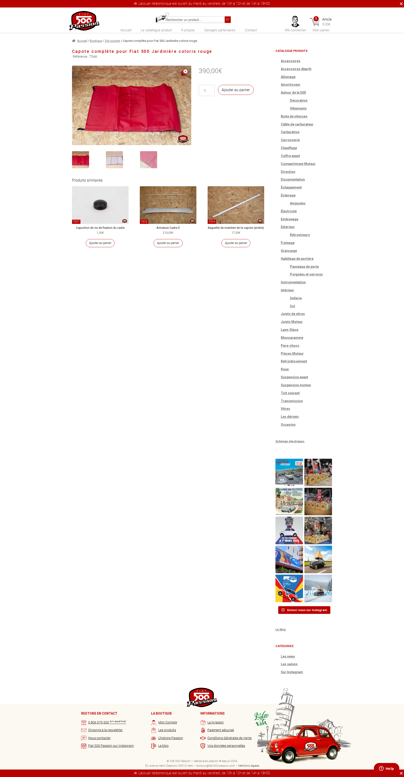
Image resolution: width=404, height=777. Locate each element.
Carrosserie (290, 140)
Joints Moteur (292, 322)
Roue (285, 369)
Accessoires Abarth (296, 69)
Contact (251, 30)
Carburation (290, 132)
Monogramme (292, 338)
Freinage (288, 243)
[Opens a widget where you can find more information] (386, 769)
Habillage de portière (297, 259)
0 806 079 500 (107, 722)
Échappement (291, 187)
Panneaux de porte (304, 267)
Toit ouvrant (112, 41)
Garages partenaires (219, 30)
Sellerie (296, 298)
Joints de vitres (293, 314)
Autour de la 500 (293, 92)
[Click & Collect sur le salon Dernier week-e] (318, 559)
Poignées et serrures (306, 274)
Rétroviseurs (300, 235)
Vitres (285, 409)
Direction (288, 172)
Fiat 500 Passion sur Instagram (111, 746)
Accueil (125, 30)
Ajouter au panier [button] (100, 243)
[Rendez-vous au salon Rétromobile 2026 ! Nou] (289, 588)
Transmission (292, 401)
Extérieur (288, 227)
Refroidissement (294, 361)
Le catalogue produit (156, 30)
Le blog (280, 629)
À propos (188, 30)
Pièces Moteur (292, 353)
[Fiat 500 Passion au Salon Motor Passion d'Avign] (289, 472)
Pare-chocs (290, 345)
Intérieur (287, 290)
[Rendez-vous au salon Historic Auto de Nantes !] (289, 530)
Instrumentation (293, 282)
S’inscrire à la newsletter (105, 730)
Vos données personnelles (226, 746)
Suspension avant (294, 377)
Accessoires (290, 61)
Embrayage (289, 219)
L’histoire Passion (170, 738)
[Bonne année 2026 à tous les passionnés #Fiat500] (318, 588)
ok (227, 19)
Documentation (293, 179)
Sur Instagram (292, 672)
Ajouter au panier (236, 90)
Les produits (167, 730)
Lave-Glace (289, 330)
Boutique (96, 41)
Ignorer (400, 3)
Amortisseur (290, 84)
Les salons (289, 664)
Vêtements (298, 108)
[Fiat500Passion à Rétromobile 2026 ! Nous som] (289, 559)
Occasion (288, 424)
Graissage (289, 251)
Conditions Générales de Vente (229, 738)
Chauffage (289, 148)
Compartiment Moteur (298, 164)
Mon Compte (167, 722)
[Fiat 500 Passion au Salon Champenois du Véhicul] (318, 472)
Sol (292, 306)
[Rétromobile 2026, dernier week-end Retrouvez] (318, 530)
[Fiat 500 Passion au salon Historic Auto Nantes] (318, 501)
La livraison (215, 722)
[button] (184, 72)
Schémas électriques (289, 441)
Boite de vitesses (294, 116)
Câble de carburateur (297, 124)
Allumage (288, 77)
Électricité (289, 211)
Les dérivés (290, 417)
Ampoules (298, 203)
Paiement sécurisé (220, 730)
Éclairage (288, 195)
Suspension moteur (296, 385)
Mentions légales (248, 765)
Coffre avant (290, 156)
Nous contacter (99, 738)
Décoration (298, 100)
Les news (288, 656)
